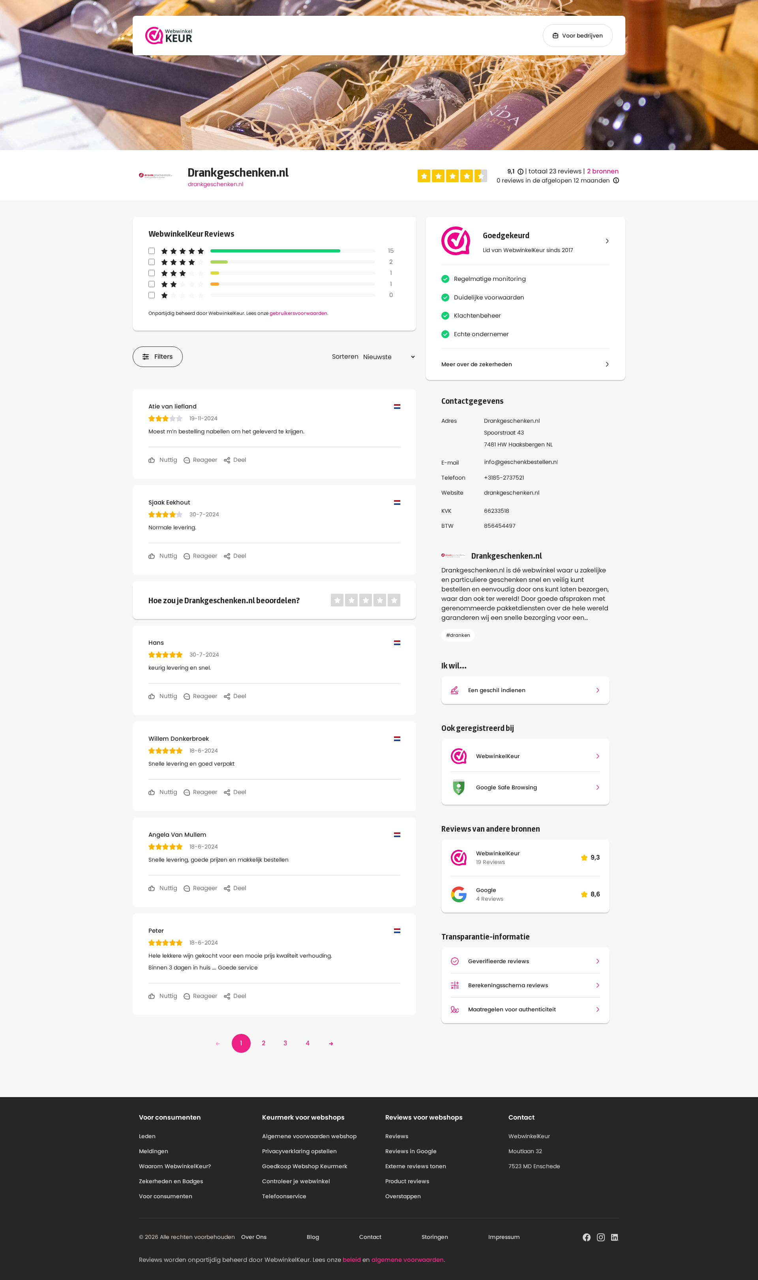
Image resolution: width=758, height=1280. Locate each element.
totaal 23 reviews (555, 171)
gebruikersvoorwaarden (298, 313)
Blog (313, 1237)
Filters (163, 356)
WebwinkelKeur (498, 853)
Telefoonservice (284, 1196)
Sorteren (345, 356)
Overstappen (403, 1196)
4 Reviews (489, 899)
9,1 (515, 171)
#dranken (458, 635)
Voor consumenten (165, 1196)
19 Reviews (490, 862)
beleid (352, 1260)
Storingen (435, 1237)
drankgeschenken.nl (215, 184)
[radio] (424, 175)
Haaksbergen (526, 444)
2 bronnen (603, 171)
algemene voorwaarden (407, 1260)
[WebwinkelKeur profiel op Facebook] (587, 1236)
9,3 (595, 857)
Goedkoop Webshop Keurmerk (304, 1166)
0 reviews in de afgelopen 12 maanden (553, 180)
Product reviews (407, 1181)
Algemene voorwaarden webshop (309, 1136)
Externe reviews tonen (415, 1166)
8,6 (595, 894)
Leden (147, 1136)
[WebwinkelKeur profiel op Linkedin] (615, 1236)
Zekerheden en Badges (171, 1181)
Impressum (504, 1237)
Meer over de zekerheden (476, 364)
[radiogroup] (452, 175)
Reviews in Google (411, 1151)
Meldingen (153, 1151)
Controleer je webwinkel (296, 1181)
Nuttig (167, 460)
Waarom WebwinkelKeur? (175, 1166)
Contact (370, 1237)
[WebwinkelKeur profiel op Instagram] (601, 1236)
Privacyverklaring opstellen (299, 1151)
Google (486, 890)
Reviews (396, 1136)
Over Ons (253, 1237)
